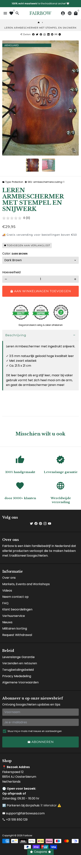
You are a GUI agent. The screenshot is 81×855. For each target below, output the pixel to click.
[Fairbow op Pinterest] (40, 523)
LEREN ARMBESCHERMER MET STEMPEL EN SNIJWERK (40, 27)
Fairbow (27, 835)
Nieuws (7, 622)
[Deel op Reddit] (52, 34)
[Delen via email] (56, 34)
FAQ (5, 603)
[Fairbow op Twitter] (31, 523)
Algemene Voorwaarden (20, 682)
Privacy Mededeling (16, 676)
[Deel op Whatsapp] (45, 34)
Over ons (9, 577)
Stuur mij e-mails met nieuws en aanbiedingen (35, 731)
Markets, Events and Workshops (26, 584)
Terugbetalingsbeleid (18, 670)
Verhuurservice (13, 616)
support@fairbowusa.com (23, 813)
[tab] (40, 335)
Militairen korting (14, 628)
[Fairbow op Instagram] (45, 523)
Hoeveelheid (11, 272)
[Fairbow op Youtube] (49, 523)
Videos (7, 590)
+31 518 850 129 (15, 819)
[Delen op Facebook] (33, 34)
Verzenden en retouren (19, 663)
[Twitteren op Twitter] (37, 34)
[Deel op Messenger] (60, 34)
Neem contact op (15, 597)
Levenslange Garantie (18, 657)
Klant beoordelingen (17, 609)
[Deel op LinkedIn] (48, 34)
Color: (15, 253)
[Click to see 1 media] (32, 165)
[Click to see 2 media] (48, 165)
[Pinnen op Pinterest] (41, 34)
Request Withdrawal (17, 635)
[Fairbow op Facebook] (35, 523)
